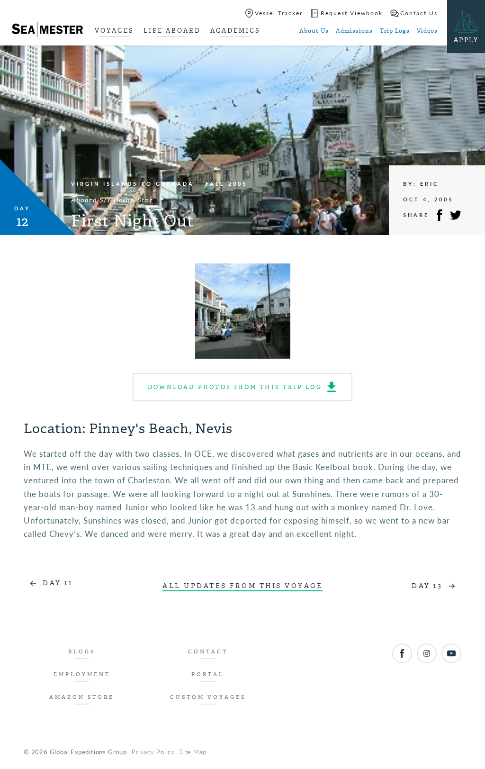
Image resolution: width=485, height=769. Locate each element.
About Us (314, 31)
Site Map (193, 752)
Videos (427, 31)
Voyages (114, 31)
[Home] (47, 31)
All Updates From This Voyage (242, 585)
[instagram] (427, 653)
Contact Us (419, 13)
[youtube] (451, 653)
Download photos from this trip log (235, 387)
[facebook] (402, 653)
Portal (207, 674)
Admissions (354, 31)
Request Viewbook (352, 13)
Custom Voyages (208, 697)
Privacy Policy (153, 752)
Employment (82, 674)
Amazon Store (81, 697)
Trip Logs (395, 31)
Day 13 (427, 585)
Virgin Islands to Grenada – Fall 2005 (159, 183)
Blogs (81, 651)
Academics (235, 31)
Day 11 (57, 583)
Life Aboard (172, 31)
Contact (208, 651)
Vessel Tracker (279, 13)
